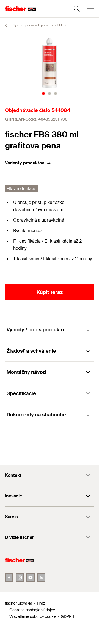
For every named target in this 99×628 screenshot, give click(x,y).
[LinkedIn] (41, 577)
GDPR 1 (67, 616)
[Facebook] (9, 577)
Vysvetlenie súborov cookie (32, 616)
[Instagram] (20, 577)
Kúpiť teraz (50, 292)
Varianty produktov (24, 163)
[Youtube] (30, 577)
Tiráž (41, 603)
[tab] (43, 93)
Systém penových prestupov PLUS (39, 25)
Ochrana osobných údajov (32, 609)
